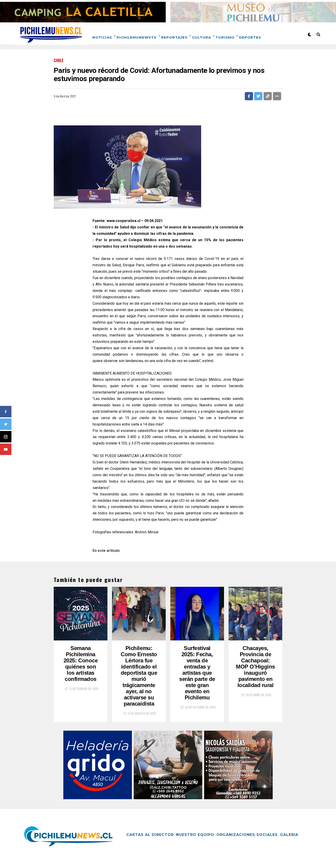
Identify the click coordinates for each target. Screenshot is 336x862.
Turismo (225, 37)
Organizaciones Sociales (247, 835)
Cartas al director (150, 835)
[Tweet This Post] (258, 96)
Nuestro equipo (195, 835)
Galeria (289, 835)
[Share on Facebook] (249, 96)
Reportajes (174, 37)
